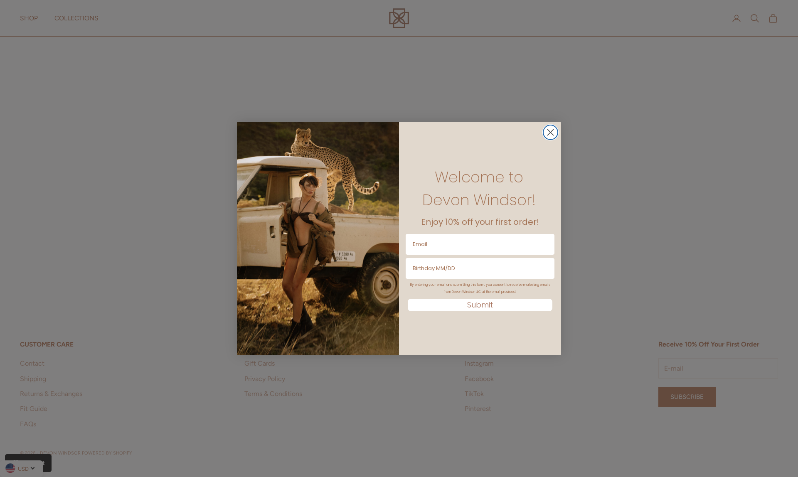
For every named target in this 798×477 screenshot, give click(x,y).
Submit (480, 305)
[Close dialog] (550, 132)
